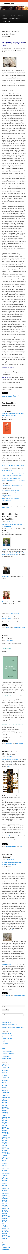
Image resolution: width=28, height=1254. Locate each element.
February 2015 (5, 1208)
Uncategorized (13, 395)
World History (20, 848)
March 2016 (5, 1187)
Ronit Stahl (4, 602)
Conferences (5, 1036)
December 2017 (5, 1152)
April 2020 (4, 1105)
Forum (12, 763)
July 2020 (4, 1100)
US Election (22, 627)
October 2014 (5, 1215)
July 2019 (4, 1120)
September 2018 (6, 1137)
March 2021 (5, 1087)
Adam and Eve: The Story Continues (10, 752)
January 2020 (5, 1110)
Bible (21, 846)
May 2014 (4, 1223)
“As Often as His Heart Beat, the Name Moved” (13, 480)
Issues (7, 506)
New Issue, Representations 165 (9, 1024)
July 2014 (4, 1220)
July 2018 (4, 1140)
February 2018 (5, 1148)
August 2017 (5, 1158)
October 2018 (5, 1135)
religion (14, 396)
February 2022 (5, 1077)
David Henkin (5, 549)
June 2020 (4, 1102)
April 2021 (4, 1085)
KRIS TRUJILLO (5, 386)
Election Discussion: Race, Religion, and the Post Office (10, 516)
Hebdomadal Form (14, 553)
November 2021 (5, 1079)
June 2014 (4, 1222)
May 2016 (4, 1183)
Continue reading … (15, 930)
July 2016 (4, 1180)
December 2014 (5, 1212)
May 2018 (4, 1143)
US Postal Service (6, 629)
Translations (5, 1055)
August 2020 (5, 1099)
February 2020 (5, 1109)
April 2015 (4, 1205)
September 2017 (6, 1157)
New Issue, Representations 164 (9, 1026)
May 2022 (4, 1075)
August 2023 (5, 1070)
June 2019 (4, 1122)
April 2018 (4, 1145)
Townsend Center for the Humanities (17, 726)
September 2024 (6, 1064)
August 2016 (5, 1178)
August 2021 (5, 1080)
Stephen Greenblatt (6, 835)
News (3, 1048)
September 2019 (6, 1117)
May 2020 (4, 1104)
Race (15, 627)
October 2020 (5, 1095)
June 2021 (4, 1082)
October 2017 (5, 1155)
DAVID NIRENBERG (6, 964)
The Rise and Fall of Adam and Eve (10, 759)
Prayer (10, 396)
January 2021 (5, 1090)
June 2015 (4, 1202)
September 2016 (6, 1177)
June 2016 (4, 1182)
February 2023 (5, 1074)
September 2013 (6, 1236)
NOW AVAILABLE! (6, 1021)
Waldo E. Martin (5, 576)
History (3, 848)
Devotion (23, 395)
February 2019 (5, 1129)
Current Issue (12, 15)
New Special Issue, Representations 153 (10, 404)
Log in (3, 1244)
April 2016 (4, 1185)
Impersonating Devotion (7, 470)
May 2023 (4, 1072)
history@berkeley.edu (14, 613)
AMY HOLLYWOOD (6, 377)
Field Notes (5, 1043)
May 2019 (4, 1124)
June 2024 (4, 1065)
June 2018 (4, 1142)
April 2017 (4, 1165)
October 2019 (5, 1115)
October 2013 (5, 1235)
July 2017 (4, 1160)
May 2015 (4, 1203)
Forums (4, 1045)
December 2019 (5, 1112)
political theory (21, 995)
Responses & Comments (14, 18)
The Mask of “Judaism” (7, 855)
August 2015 (5, 1198)
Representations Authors (8, 1051)
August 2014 (5, 1218)
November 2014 (5, 1213)
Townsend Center (6, 21)
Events (7, 627)
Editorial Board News (11, 846)
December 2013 (5, 1232)
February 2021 (5, 1089)
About (8, 12)
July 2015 (4, 1200)
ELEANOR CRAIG (6, 371)
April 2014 (4, 1225)
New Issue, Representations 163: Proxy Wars (12, 1027)
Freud (17, 743)
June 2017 (4, 1162)
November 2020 (5, 1094)
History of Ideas (9, 848)
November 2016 (5, 1173)
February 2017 (5, 1168)
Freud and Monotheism (7, 636)
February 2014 (5, 1228)
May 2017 (4, 1163)
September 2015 (6, 1197)
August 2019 (5, 1119)
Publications (9, 743)
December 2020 (5, 1092)
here (19, 622)
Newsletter (4, 18)
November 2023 (5, 1069)
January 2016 (5, 1190)
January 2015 (5, 1210)
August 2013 (5, 1238)
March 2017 (5, 1167)
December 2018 (5, 1132)
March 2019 (5, 1127)
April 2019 (4, 1125)
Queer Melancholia (6, 495)
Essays (8, 395)
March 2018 (5, 1147)
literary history (5, 396)
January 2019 (5, 1130)
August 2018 (5, 1139)
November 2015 (5, 1193)
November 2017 (5, 1153)
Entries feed (5, 1246)
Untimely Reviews (6, 1058)
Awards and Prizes (6, 1033)
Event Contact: (5, 613)
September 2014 (6, 1217)
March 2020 (5, 1107)
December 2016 (5, 1172)
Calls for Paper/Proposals (8, 1035)
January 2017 (5, 1170)
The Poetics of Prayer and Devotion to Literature (10, 34)
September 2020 (6, 1097)
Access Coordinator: (6, 616)
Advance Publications (16, 12)
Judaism (21, 743)
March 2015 (5, 1207)
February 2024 (5, 1067)
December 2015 (5, 1192)
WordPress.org (5, 1249)
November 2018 (5, 1134)
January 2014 (5, 1230)
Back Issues (5, 15)
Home (3, 12)
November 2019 (5, 1114)
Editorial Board (21, 15)
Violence (8, 745)
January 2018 (5, 1150)
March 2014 (5, 1227)
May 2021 (4, 1084)
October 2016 (5, 1175)
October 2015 (5, 1195)
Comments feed (6, 1247)
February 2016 (5, 1188)
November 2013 (5, 1233)
